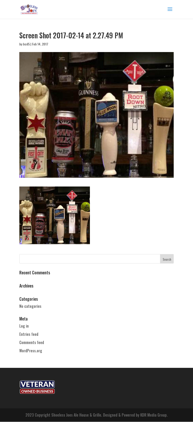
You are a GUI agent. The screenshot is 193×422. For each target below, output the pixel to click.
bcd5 (26, 43)
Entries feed (28, 334)
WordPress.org (30, 350)
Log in (24, 326)
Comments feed (31, 342)
